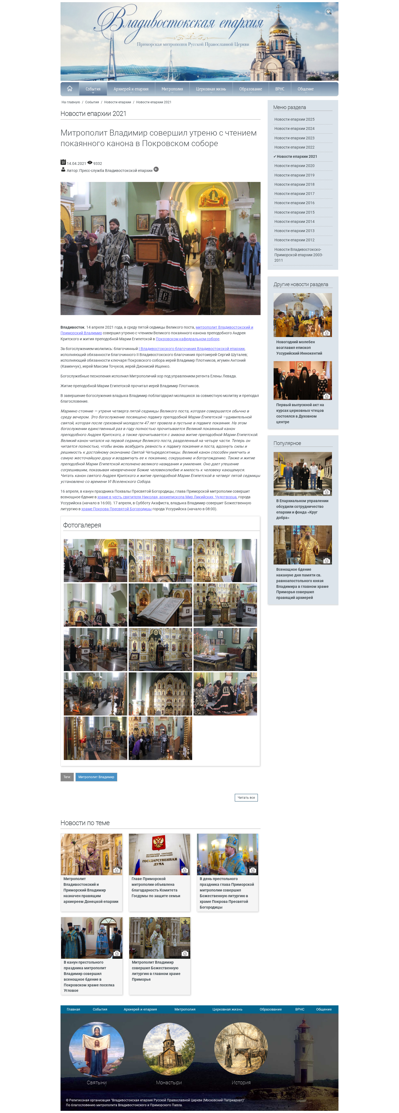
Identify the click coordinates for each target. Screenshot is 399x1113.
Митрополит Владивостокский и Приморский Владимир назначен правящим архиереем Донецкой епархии (91, 890)
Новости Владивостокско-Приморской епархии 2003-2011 (298, 255)
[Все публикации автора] (156, 170)
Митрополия (172, 89)
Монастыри (169, 1082)
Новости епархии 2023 (294, 138)
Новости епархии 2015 (294, 212)
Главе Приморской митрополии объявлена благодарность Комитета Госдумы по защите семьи (156, 887)
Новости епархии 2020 (294, 165)
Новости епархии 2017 (294, 193)
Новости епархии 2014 (294, 221)
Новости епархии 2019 (294, 175)
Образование (250, 89)
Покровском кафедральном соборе (187, 339)
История (241, 1082)
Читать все (246, 798)
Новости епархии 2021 (154, 102)
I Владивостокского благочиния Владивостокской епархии (192, 349)
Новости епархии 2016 (294, 203)
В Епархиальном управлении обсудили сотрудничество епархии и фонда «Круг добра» (302, 509)
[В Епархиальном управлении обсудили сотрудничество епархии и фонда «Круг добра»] (303, 495)
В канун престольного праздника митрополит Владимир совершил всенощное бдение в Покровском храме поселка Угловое (89, 976)
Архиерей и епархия (131, 89)
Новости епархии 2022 (294, 147)
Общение (306, 89)
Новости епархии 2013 (294, 231)
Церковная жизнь (211, 89)
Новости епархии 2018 (294, 184)
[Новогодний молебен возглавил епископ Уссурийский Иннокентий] (303, 336)
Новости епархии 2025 (294, 119)
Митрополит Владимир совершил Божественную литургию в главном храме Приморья (156, 971)
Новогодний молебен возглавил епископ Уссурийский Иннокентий (299, 348)
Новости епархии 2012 (294, 240)
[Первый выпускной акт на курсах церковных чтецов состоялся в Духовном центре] (303, 399)
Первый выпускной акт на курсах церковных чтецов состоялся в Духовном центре (300, 413)
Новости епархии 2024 (294, 128)
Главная (73, 1009)
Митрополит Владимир (96, 777)
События (93, 89)
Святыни (97, 1082)
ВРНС (280, 89)
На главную (71, 102)
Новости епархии (117, 102)
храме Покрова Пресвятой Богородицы (116, 509)
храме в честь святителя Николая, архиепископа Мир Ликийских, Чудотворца (167, 497)
